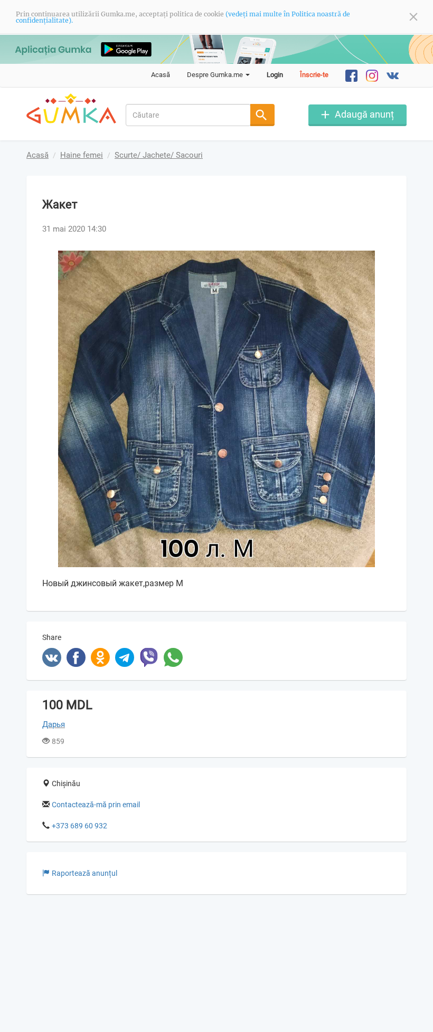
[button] (381, 260)
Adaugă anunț (364, 114)
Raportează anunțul (84, 873)
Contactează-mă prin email (96, 804)
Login (275, 75)
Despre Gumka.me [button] (215, 75)
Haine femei (81, 155)
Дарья (53, 724)
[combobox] (188, 115)
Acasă (160, 75)
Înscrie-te (314, 75)
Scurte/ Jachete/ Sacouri (159, 155)
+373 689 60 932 (79, 825)
